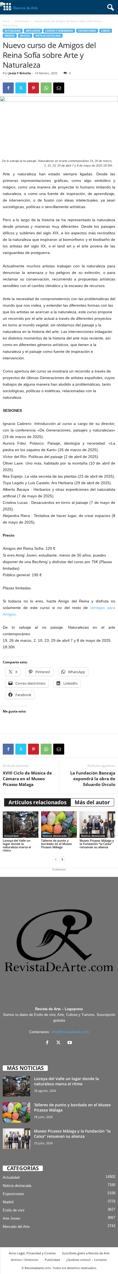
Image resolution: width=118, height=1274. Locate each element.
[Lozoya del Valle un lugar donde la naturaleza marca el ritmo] (20, 824)
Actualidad (22, 21)
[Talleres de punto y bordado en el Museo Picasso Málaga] (59, 824)
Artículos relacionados (37, 802)
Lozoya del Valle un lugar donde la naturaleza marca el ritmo (17, 845)
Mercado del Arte (16, 1227)
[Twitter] (20, 87)
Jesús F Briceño (20, 73)
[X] (59, 1043)
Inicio (6, 21)
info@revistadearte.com (70, 1032)
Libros (105, 30)
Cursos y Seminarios (59, 30)
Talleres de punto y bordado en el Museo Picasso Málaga (56, 843)
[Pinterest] (33, 87)
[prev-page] (55, 859)
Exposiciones (87, 30)
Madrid (10, 35)
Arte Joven (33, 30)
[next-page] (62, 859)
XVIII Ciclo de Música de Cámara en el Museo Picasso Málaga (27, 778)
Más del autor (92, 802)
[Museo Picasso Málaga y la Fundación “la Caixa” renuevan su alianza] (97, 824)
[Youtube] (70, 1043)
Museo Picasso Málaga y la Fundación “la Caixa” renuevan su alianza (97, 843)
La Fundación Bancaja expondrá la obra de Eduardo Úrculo (92, 778)
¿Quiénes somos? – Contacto (86, 1260)
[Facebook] (8, 87)
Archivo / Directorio (24, 1260)
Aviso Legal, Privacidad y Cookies (32, 1253)
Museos (25, 35)
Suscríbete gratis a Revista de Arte (85, 1253)
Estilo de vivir (13, 1210)
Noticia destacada (48, 35)
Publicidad (52, 1260)
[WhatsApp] (46, 87)
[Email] (58, 87)
